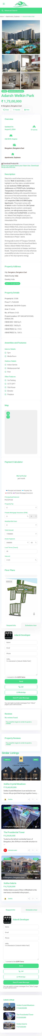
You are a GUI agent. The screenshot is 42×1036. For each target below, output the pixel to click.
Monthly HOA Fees (11, 521)
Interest (7, 556)
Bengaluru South (31, 778)
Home (2, 16)
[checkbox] (5, 677)
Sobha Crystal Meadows (15, 784)
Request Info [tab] (11, 625)
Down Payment (10, 539)
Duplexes (17, 16)
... (37, 793)
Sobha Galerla (10, 883)
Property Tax (9, 504)
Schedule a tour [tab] (31, 625)
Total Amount (9, 530)
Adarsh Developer (22, 635)
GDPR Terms (21, 677)
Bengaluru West (19, 827)
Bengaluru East (16, 106)
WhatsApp (22, 692)
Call (21, 687)
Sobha (10, 799)
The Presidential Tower (14, 832)
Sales (4, 91)
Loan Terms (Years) (11, 547)
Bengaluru (6, 106)
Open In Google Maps (12, 283)
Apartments (9, 16)
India (16, 276)
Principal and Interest (12, 497)
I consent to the (16, 677)
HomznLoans (12, 850)
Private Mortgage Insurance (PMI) (16, 512)
